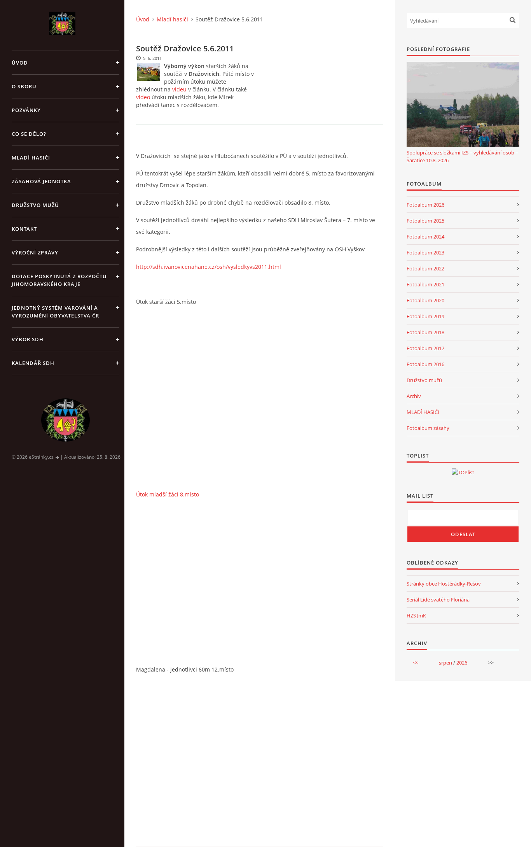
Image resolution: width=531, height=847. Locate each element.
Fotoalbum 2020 (425, 300)
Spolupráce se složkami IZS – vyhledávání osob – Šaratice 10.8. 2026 (462, 156)
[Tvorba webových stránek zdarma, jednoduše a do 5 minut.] (57, 457)
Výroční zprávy (35, 252)
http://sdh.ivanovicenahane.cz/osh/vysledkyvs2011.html (208, 266)
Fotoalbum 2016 (425, 364)
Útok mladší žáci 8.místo (167, 494)
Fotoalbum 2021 (425, 284)
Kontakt (24, 228)
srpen (445, 662)
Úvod (20, 62)
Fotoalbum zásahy (428, 427)
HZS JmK (416, 615)
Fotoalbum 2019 (425, 316)
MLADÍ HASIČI (423, 412)
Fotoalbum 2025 (425, 220)
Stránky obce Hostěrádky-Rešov (444, 583)
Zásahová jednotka (41, 181)
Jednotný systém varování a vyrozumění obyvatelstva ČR (55, 311)
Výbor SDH (28, 339)
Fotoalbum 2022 (425, 268)
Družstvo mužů (35, 205)
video (143, 97)
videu (179, 89)
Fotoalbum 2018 (425, 332)
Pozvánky (26, 110)
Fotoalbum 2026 (425, 204)
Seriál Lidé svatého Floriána (438, 599)
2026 (461, 662)
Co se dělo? (29, 133)
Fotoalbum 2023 (425, 252)
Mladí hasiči (31, 157)
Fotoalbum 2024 (425, 236)
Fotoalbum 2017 (425, 348)
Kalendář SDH (33, 363)
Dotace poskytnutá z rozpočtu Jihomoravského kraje (59, 280)
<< (415, 662)
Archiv (414, 396)
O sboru (24, 86)
